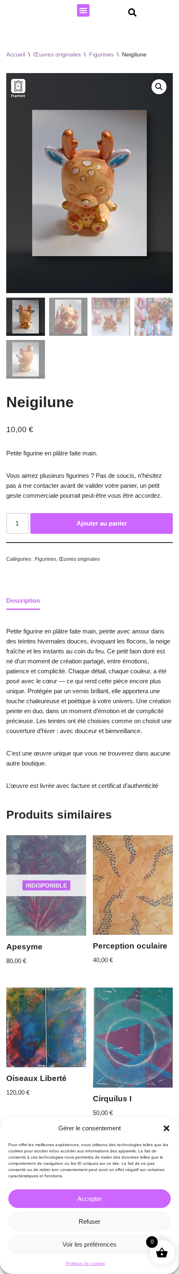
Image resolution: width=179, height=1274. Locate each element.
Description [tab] (23, 600)
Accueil (15, 54)
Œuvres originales (57, 54)
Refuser (89, 1221)
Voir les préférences (89, 1244)
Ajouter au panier (102, 523)
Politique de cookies (85, 1263)
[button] (166, 1128)
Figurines (101, 54)
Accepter (89, 1198)
